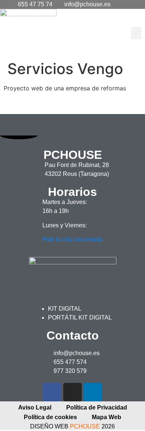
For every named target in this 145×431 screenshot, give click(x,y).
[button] (136, 33)
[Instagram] (72, 392)
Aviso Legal (34, 407)
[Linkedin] (93, 392)
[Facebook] (52, 392)
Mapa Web (106, 417)
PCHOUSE (85, 426)
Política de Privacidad (96, 407)
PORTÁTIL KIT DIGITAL (80, 317)
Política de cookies (50, 417)
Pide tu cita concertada (72, 239)
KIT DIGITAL (64, 308)
